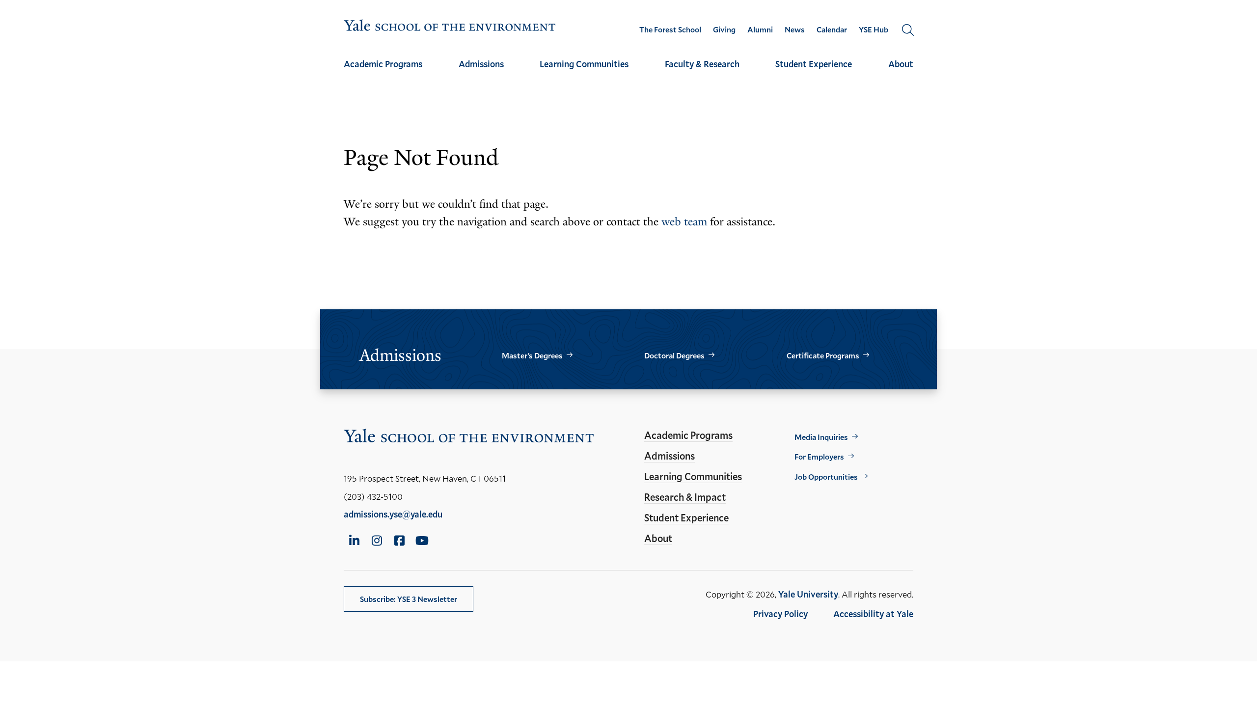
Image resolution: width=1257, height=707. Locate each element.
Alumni (760, 29)
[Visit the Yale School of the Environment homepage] (450, 27)
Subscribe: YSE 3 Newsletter (408, 599)
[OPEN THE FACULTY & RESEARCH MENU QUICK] (702, 73)
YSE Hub (873, 29)
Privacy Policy (780, 614)
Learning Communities (584, 64)
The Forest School (670, 29)
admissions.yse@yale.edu (393, 514)
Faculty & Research (702, 64)
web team (684, 222)
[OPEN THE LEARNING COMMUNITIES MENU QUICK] (584, 73)
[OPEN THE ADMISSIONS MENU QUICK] (481, 73)
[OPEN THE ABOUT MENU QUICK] (901, 73)
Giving (724, 29)
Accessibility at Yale (873, 614)
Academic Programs (383, 64)
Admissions (481, 64)
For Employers (819, 456)
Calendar (832, 29)
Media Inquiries (821, 437)
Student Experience (813, 64)
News (795, 29)
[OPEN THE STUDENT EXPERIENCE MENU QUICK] (814, 73)
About (900, 64)
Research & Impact (685, 496)
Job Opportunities (826, 476)
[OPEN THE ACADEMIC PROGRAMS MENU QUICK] (383, 73)
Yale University (808, 594)
